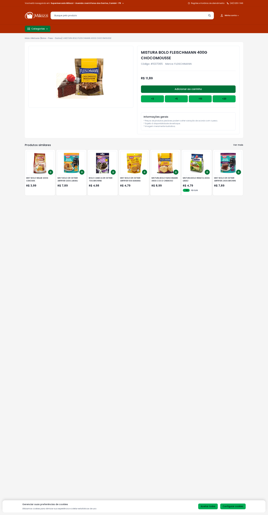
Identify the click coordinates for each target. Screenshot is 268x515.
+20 (224, 98)
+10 (200, 98)
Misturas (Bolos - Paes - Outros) (47, 38)
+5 (176, 98)
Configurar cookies (233, 506)
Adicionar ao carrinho (188, 89)
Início (27, 38)
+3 (152, 98)
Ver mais (238, 144)
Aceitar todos (208, 506)
